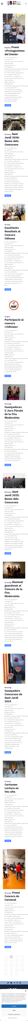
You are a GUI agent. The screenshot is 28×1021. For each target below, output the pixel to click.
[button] (26, 991)
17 (11, 974)
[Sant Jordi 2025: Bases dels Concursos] (14, 480)
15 (22, 970)
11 (22, 965)
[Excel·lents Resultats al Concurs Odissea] (14, 212)
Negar (14, 1010)
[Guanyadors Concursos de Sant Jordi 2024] (14, 669)
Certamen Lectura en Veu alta (12, 788)
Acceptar (14, 1006)
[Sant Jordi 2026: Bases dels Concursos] (14, 122)
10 (16, 965)
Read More (8, 105)
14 (16, 970)
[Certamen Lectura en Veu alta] (14, 769)
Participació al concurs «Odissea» (14, 323)
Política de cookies (12, 1017)
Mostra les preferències (14, 1014)
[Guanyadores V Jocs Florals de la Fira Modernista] (14, 392)
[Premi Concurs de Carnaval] (14, 869)
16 (6, 974)
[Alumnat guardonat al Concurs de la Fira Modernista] (14, 570)
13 (11, 970)
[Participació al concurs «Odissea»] (14, 305)
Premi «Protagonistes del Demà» (15, 51)
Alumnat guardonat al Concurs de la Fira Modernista (14, 589)
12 (6, 970)
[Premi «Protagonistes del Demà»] (14, 29)
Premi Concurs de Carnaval (12, 896)
